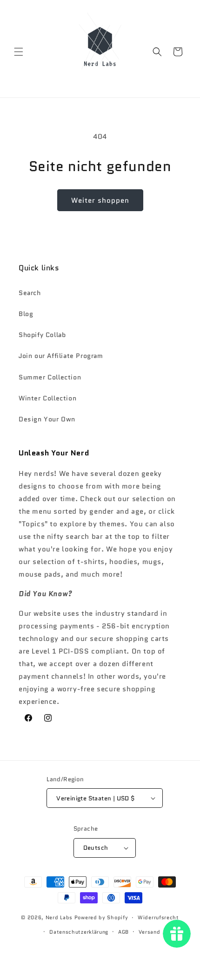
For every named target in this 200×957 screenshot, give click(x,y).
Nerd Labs (59, 917)
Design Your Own (47, 419)
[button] (18, 51)
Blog (26, 313)
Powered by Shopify (101, 917)
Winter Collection (47, 398)
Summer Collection (50, 377)
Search (30, 292)
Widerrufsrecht (158, 917)
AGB (123, 932)
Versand (149, 932)
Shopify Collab (42, 334)
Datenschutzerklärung (78, 932)
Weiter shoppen (100, 200)
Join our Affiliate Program (61, 355)
